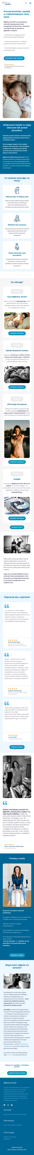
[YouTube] (12, 1105)
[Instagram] (8, 1105)
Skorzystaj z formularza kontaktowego (15, 1114)
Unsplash (10, 1055)
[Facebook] (4, 1105)
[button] (26, 3)
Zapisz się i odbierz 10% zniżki (13, 1125)
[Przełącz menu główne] (30, 3)
